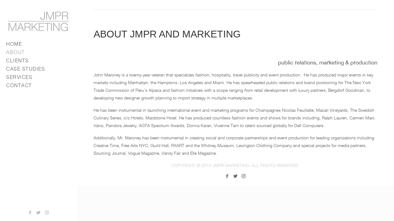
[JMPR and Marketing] (38, 21)
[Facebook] (30, 212)
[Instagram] (47, 212)
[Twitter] (38, 212)
